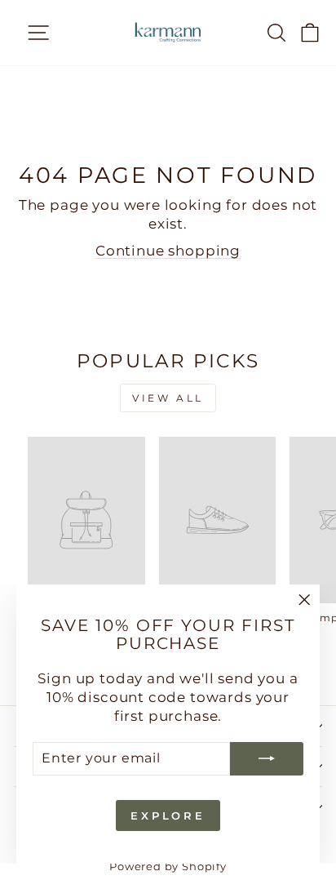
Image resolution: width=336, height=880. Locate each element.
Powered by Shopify (168, 866)
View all (168, 398)
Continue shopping (168, 250)
